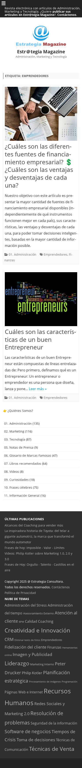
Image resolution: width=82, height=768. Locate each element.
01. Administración (22, 254)
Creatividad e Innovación (37, 630)
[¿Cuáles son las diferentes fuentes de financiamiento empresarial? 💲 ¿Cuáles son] (41, 115)
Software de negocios (28, 731)
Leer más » (38, 388)
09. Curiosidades (16, 480)
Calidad (31, 621)
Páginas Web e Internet (24, 692)
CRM (9, 639)
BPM (21, 621)
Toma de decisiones (36, 740)
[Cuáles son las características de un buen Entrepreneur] (41, 300)
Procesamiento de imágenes (45, 681)
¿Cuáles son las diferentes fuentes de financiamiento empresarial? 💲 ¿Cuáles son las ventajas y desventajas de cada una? (39, 165)
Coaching (45, 621)
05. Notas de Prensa (18, 447)
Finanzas (54, 647)
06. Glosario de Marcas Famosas (27, 455)
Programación (69, 681)
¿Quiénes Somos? (20, 411)
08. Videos (11, 472)
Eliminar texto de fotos (27, 640)
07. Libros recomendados (22, 463)
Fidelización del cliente (25, 647)
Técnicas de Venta (51, 748)
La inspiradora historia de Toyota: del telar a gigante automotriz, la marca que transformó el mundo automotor (39, 536)
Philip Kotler (32, 672)
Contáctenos (66, 15)
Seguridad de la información (54, 723)
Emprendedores (55, 254)
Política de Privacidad (20, 593)
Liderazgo (17, 663)
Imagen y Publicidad (32, 654)
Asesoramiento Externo (38, 613)
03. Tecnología (14, 439)
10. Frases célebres (18, 487)
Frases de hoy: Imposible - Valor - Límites (35, 548)
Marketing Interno (42, 664)
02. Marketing (14, 431)
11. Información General (22, 495)
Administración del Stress (26, 605)
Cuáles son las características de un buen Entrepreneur (40, 339)
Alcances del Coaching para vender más (34, 525)
